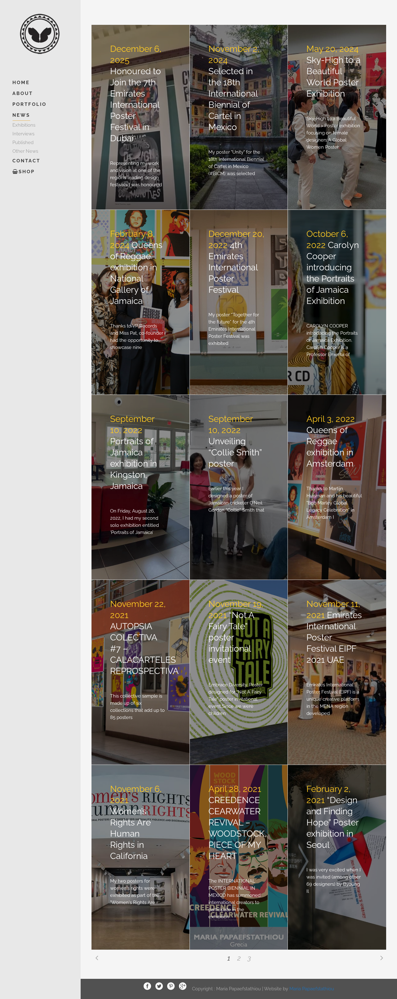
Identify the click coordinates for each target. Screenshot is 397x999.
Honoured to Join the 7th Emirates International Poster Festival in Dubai (135, 104)
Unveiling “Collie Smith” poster (235, 452)
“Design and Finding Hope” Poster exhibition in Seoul (332, 822)
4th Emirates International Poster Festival (233, 267)
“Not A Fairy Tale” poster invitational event (231, 637)
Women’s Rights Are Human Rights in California (130, 833)
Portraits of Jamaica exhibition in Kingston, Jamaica (133, 463)
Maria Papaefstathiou (311, 988)
